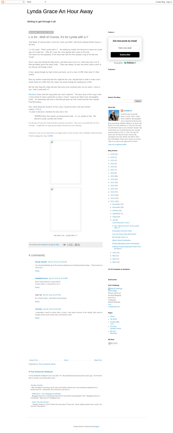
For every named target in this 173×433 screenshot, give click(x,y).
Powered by (118, 63)
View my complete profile (117, 144)
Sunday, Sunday (37, 385)
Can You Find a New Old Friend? (124, 234)
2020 (113, 173)
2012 (113, 198)
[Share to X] (73, 244)
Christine (38, 309)
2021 (113, 170)
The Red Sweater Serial (115, 327)
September (116, 214)
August (115, 217)
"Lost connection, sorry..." (121, 223)
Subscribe (125, 55)
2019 (113, 176)
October (115, 211)
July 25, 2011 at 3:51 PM (52, 295)
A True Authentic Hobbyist (41, 372)
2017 (113, 182)
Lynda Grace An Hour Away (60, 11)
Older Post (98, 360)
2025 (113, 157)
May (114, 256)
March (114, 262)
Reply (37, 271)
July (114, 220)
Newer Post (33, 360)
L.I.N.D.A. (38, 109)
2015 (113, 189)
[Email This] (68, 244)
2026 (113, 154)
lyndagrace (128, 111)
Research (32, 94)
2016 (113, 186)
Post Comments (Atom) (47, 364)
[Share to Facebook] (76, 244)
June (114, 253)
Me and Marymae (113, 332)
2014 (113, 192)
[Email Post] (64, 244)
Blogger (96, 426)
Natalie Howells (41, 262)
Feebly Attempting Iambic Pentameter (125, 244)
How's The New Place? (40, 402)
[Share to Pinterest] (78, 244)
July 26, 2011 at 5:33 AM (52, 309)
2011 (113, 201)
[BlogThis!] (71, 244)
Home (66, 360)
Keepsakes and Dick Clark (122, 231)
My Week (113, 319)
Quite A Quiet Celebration (121, 240)
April (114, 259)
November (116, 207)
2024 (113, 160)
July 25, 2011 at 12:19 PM (58, 278)
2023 (113, 164)
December (116, 204)
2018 (113, 179)
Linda (50, 136)
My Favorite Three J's (120, 237)
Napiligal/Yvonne (41, 278)
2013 (113, 195)
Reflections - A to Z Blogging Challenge (46, 394)
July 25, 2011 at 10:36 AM (57, 262)
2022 (113, 167)
